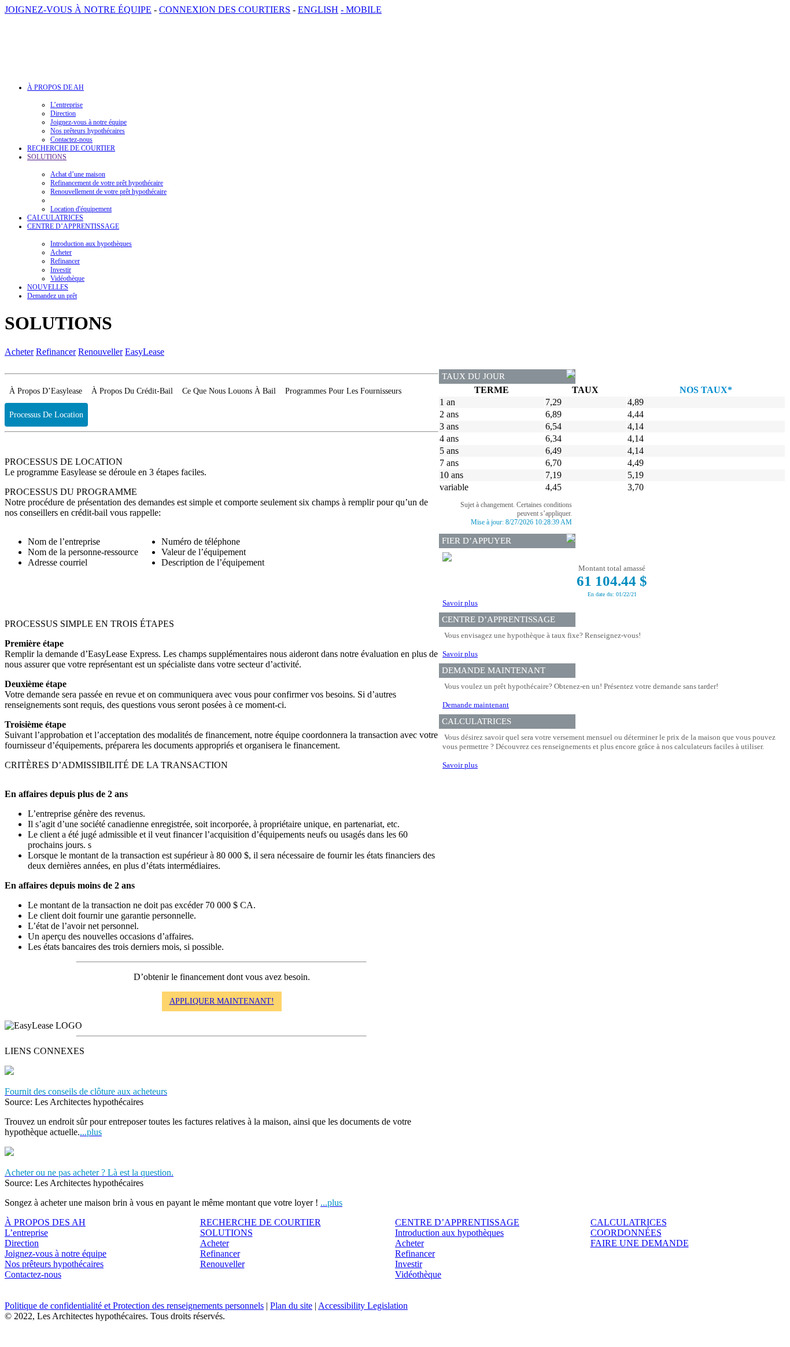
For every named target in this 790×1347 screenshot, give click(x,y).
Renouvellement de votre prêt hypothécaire (108, 192)
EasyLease (144, 352)
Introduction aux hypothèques (91, 244)
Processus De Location (46, 414)
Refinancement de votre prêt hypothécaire (106, 183)
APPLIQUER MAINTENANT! (221, 1001)
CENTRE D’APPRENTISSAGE (457, 1222)
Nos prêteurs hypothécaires (87, 131)
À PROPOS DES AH (45, 1222)
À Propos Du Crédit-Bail (132, 391)
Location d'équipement (81, 209)
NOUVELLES (47, 287)
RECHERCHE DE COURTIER (71, 148)
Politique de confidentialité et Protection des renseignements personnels (134, 1306)
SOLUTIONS (226, 1233)
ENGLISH (318, 9)
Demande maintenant (475, 704)
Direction (63, 113)
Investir (60, 270)
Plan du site (291, 1306)
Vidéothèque (67, 278)
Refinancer (65, 261)
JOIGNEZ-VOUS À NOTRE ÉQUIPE (78, 9)
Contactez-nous (71, 139)
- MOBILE (361, 9)
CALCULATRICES (55, 218)
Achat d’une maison (77, 174)
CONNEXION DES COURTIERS (224, 9)
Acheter (61, 252)
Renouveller (100, 352)
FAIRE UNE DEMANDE (639, 1243)
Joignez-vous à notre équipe (88, 122)
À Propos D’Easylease (45, 391)
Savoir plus (460, 603)
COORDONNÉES (626, 1233)
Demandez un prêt (52, 296)
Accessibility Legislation (363, 1306)
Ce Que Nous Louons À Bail (229, 391)
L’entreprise (66, 105)
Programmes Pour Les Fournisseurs (343, 391)
